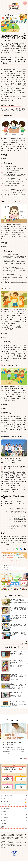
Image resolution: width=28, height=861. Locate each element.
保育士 (7, 778)
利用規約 (3, 820)
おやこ (21, 786)
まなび (7, 786)
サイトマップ (4, 814)
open (25, 3)
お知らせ (3, 811)
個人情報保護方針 (6, 817)
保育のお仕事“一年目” (7, 795)
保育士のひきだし (9, 565)
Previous (1, 732)
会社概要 (3, 823)
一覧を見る (21, 758)
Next (27, 732)
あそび (21, 778)
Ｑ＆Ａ (3, 830)
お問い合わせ (4, 827)
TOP (2, 565)
